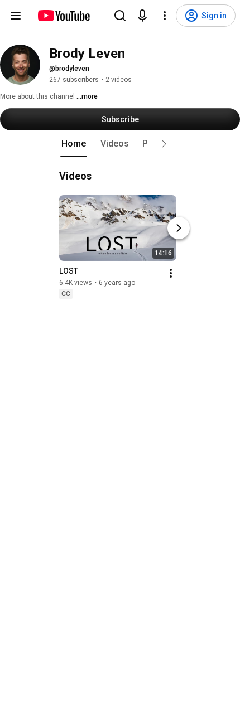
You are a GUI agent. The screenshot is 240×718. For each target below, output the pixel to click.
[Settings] (164, 15)
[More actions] (171, 273)
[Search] (120, 15)
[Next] (178, 228)
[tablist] (120, 143)
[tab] (73, 143)
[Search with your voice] (142, 15)
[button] (164, 143)
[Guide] (15, 15)
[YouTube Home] (63, 15)
